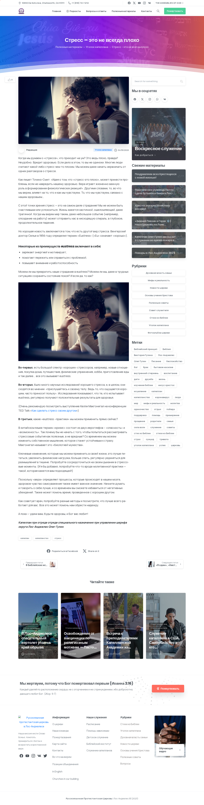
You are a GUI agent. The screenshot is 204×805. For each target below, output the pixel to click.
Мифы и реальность (159, 280)
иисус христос (166, 385)
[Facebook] (129, 3)
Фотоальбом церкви (159, 332)
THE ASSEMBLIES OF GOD (168, 2)
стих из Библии (142, 433)
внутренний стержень (146, 373)
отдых (157, 409)
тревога (163, 439)
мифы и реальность (154, 403)
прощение (139, 421)
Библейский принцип (145, 349)
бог (136, 367)
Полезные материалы (69, 47)
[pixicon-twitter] (45, 756)
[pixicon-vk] (39, 756)
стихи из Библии (165, 433)
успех (162, 445)
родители (155, 421)
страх (137, 439)
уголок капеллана (144, 445)
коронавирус (162, 397)
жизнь (162, 379)
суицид (150, 439)
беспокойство (174, 361)
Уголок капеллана (97, 47)
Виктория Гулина (143, 355)
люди (178, 397)
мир (136, 403)
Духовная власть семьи (159, 272)
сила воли (139, 427)
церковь (175, 445)
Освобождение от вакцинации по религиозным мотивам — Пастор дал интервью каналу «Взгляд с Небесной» (80, 640)
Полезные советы (159, 302)
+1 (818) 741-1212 (80, 2)
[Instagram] (144, 3)
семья (170, 421)
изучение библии (143, 385)
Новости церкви (159, 287)
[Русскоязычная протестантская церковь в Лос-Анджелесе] (33, 722)
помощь (156, 415)
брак (145, 367)
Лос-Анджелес (166, 355)
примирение (172, 415)
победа (171, 409)
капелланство (41, 538)
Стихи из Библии (159, 317)
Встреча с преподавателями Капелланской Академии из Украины (122, 640)
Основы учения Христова (159, 295)
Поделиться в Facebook (65, 551)
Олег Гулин (140, 361)
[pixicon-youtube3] (27, 756)
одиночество (141, 409)
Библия (167, 349)
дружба (149, 379)
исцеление (140, 391)
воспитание (170, 373)
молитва (175, 403)
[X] (134, 3)
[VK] (149, 3)
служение (155, 427)
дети (136, 379)
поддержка (140, 415)
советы (171, 427)
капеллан (24, 538)
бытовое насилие (163, 367)
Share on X (93, 551)
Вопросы (125, 763)
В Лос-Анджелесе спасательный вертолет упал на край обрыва (36, 640)
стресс (58, 538)
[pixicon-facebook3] (21, 756)
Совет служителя (159, 310)
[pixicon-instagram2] (33, 756)
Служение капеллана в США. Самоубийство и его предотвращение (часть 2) (164, 640)
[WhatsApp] (157, 99)
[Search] (158, 11)
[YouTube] (139, 3)
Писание (156, 361)
